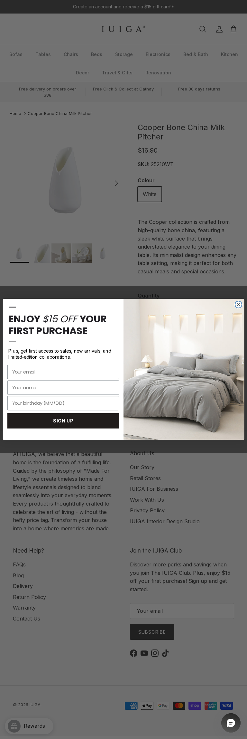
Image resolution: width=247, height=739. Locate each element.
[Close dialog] (238, 304)
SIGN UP (63, 421)
